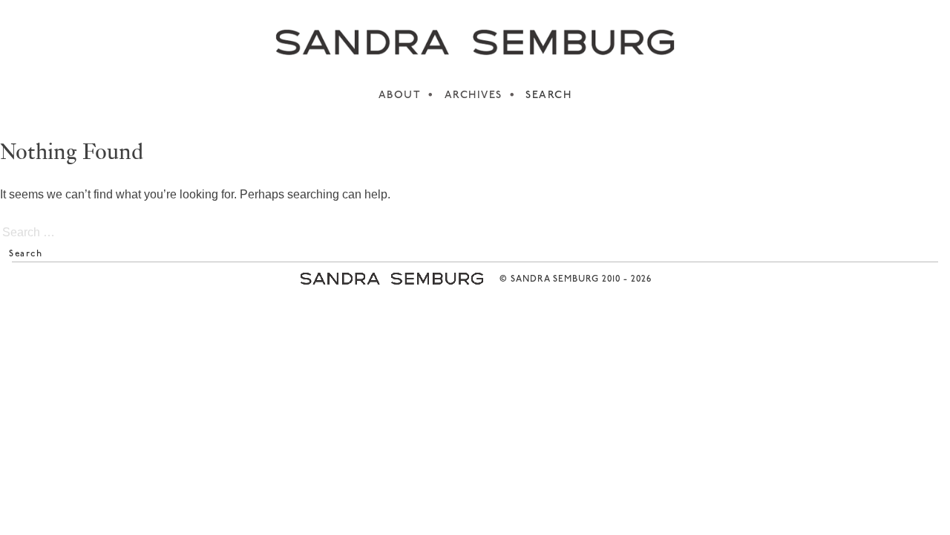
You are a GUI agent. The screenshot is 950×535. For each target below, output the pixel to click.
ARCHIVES (473, 95)
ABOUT (400, 95)
